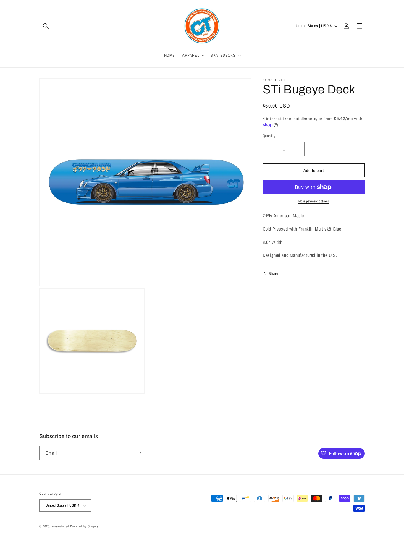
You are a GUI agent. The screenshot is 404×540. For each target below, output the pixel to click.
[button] (45, 26)
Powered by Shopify (84, 526)
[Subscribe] (139, 453)
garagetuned (60, 526)
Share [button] (273, 273)
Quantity (269, 135)
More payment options (313, 201)
